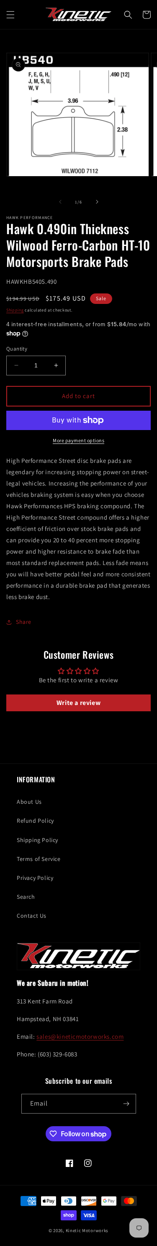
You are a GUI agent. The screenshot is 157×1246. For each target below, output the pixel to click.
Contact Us (31, 915)
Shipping (15, 310)
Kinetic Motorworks (87, 1230)
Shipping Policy (37, 840)
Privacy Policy (35, 878)
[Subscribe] (126, 1104)
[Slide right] (97, 202)
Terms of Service (39, 859)
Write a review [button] (78, 702)
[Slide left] (60, 202)
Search (26, 896)
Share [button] (23, 622)
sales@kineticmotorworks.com (80, 1036)
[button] (10, 14)
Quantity (16, 348)
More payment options (78, 440)
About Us (29, 801)
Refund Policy (35, 820)
